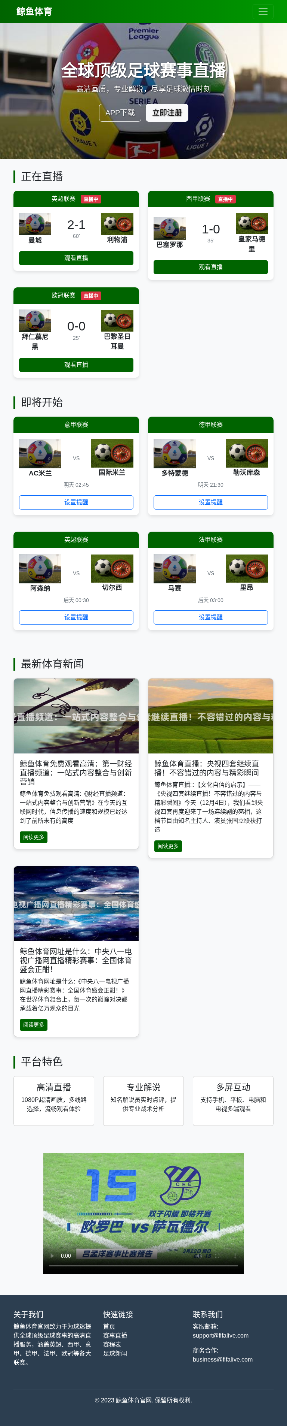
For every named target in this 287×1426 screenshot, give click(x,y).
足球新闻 (115, 1353)
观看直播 (76, 258)
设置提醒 (76, 502)
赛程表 (112, 1344)
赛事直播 (115, 1335)
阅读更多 (33, 837)
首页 (109, 1326)
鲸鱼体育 (34, 11)
